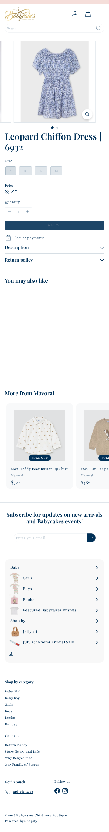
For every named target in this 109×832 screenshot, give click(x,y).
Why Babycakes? (18, 758)
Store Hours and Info (22, 751)
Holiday (11, 724)
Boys (9, 711)
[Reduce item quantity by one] (9, 211)
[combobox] (54, 28)
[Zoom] (87, 114)
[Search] (98, 28)
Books (10, 717)
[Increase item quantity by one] (27, 211)
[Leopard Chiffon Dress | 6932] (40, 333)
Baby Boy (12, 698)
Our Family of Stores (22, 764)
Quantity (12, 202)
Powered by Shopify (21, 821)
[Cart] (87, 14)
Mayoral (44, 393)
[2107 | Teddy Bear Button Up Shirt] (40, 445)
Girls (9, 704)
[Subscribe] (91, 538)
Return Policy (16, 745)
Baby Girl (12, 691)
